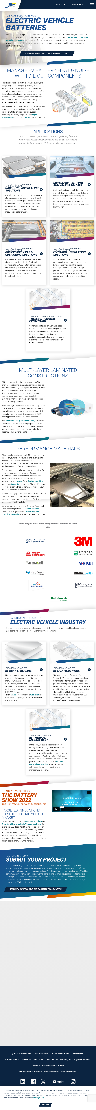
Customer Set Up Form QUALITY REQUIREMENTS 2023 (68, 1060)
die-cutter (72, 37)
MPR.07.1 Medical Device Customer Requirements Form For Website (47, 1072)
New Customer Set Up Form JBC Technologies (24, 1060)
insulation (15, 484)
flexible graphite (35, 481)
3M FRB (35, 695)
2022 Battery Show (33, 821)
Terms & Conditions (60, 1054)
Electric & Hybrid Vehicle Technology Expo (21, 824)
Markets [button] (60, 5)
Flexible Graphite (31, 509)
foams (19, 481)
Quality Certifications (21, 1054)
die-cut (28, 117)
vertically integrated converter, (20, 421)
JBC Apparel (78, 1054)
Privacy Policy (41, 1054)
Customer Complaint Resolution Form (47, 1066)
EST (14, 695)
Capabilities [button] (76, 5)
